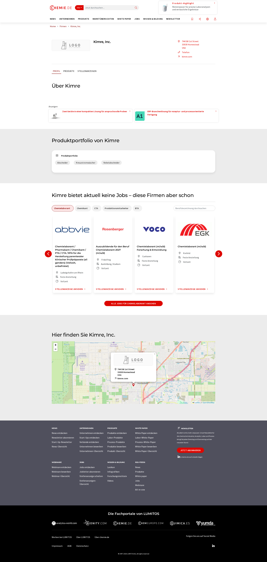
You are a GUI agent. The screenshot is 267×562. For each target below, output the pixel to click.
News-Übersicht (59, 446)
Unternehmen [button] (67, 19)
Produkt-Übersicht (116, 451)
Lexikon (111, 467)
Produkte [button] (83, 19)
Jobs (137, 480)
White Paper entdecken (146, 433)
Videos (110, 480)
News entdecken (59, 433)
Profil (56, 71)
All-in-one (140, 489)
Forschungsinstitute (117, 476)
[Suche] (136, 7)
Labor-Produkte (115, 437)
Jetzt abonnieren (190, 450)
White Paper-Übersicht (146, 451)
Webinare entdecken (61, 467)
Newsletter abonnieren (63, 437)
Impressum (57, 545)
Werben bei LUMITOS (62, 537)
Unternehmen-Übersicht (91, 451)
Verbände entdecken (89, 442)
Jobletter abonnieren (90, 471)
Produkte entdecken (117, 433)
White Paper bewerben (146, 446)
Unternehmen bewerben (91, 446)
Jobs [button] (137, 19)
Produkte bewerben (116, 446)
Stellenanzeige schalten (91, 476)
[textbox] (194, 208)
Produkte (68, 71)
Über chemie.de (102, 537)
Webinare (139, 485)
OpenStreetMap (209, 402)
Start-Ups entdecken (89, 437)
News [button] (53, 19)
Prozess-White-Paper (145, 442)
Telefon (185, 52)
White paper (141, 476)
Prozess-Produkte (116, 442)
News (137, 467)
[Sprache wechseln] (207, 19)
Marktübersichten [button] (103, 19)
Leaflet (197, 402)
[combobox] (194, 208)
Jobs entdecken (87, 467)
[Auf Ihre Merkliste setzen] (192, 19)
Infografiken (113, 471)
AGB (69, 545)
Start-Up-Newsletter (62, 442)
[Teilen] (200, 19)
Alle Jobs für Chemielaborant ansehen (133, 303)
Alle (78, 7)
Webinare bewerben (61, 471)
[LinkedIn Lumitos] (213, 545)
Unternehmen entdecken (91, 433)
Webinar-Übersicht (61, 476)
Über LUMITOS (83, 537)
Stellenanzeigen (87, 71)
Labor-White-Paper (144, 437)
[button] (133, 384)
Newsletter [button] (173, 19)
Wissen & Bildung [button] (153, 19)
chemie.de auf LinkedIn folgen (191, 457)
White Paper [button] (124, 19)
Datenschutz (82, 545)
